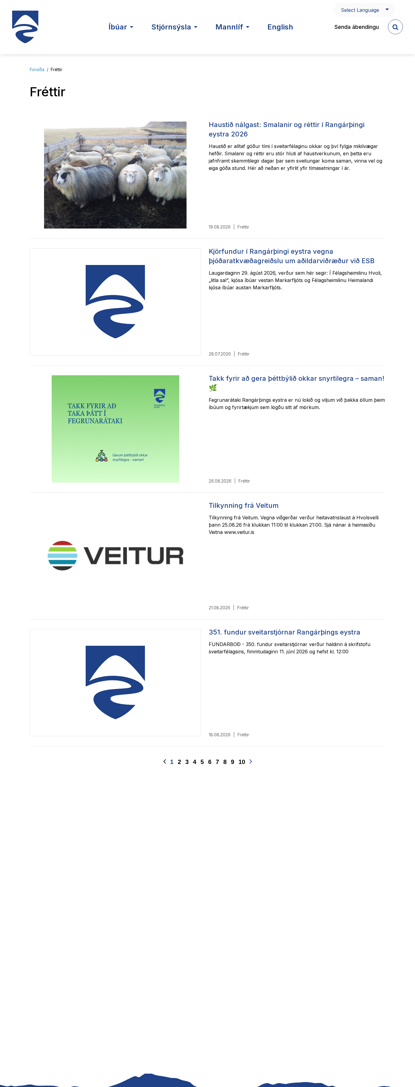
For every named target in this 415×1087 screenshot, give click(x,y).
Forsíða (37, 69)
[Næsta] (250, 761)
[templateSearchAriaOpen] (395, 26)
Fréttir (56, 69)
